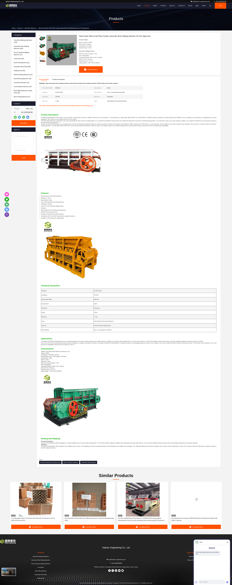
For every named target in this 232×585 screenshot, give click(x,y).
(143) (23, 41)
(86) (22, 66)
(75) (21, 53)
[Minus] (227, 542)
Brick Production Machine (71, 462)
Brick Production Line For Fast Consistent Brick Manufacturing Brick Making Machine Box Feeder (195, 519)
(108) (21, 47)
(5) (22, 97)
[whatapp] (23, 117)
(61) (22, 62)
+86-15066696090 (220, 1)
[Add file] (196, 582)
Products (146, 5)
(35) (23, 92)
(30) (19, 70)
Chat (220, 5)
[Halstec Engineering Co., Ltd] (11, 5)
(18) (22, 78)
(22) (23, 86)
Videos (155, 5)
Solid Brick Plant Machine (88, 462)
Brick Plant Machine (30, 28)
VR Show (163, 5)
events (190, 5)
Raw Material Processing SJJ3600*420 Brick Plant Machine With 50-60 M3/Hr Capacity (141, 519)
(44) (19, 58)
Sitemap (191, 556)
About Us (172, 5)
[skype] (19, 117)
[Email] (28, 117)
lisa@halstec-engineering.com (201, 1)
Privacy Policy (191, 560)
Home (139, 5)
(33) (21, 82)
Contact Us (181, 5)
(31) (23, 74)
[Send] (227, 582)
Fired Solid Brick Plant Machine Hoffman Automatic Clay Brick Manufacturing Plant (35, 519)
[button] (13, 504)
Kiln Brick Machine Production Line (50, 462)
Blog (197, 5)
